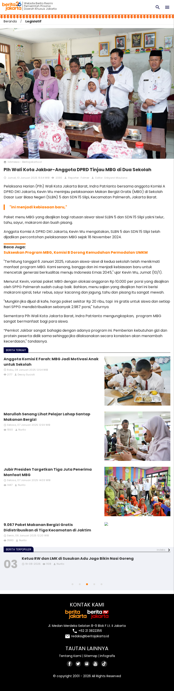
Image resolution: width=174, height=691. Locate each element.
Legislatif (33, 21)
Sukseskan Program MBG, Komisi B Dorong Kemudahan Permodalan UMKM (76, 252)
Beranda (10, 21)
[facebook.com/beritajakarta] (70, 664)
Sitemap (90, 656)
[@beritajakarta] (78, 664)
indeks (161, 550)
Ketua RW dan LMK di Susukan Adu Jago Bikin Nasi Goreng (78, 558)
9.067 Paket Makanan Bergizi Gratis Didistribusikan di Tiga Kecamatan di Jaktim (47, 527)
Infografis (107, 656)
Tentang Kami (70, 656)
